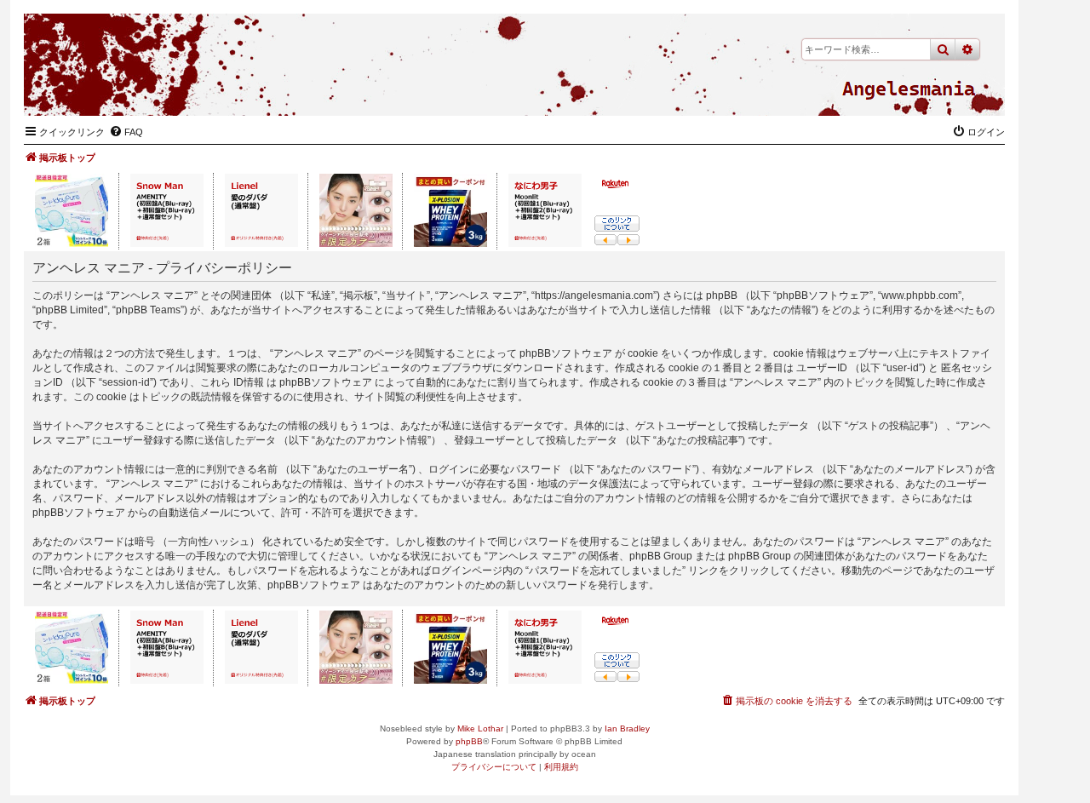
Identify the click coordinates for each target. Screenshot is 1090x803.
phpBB (469, 741)
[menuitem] (126, 132)
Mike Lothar (480, 728)
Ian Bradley (627, 728)
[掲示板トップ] (908, 89)
